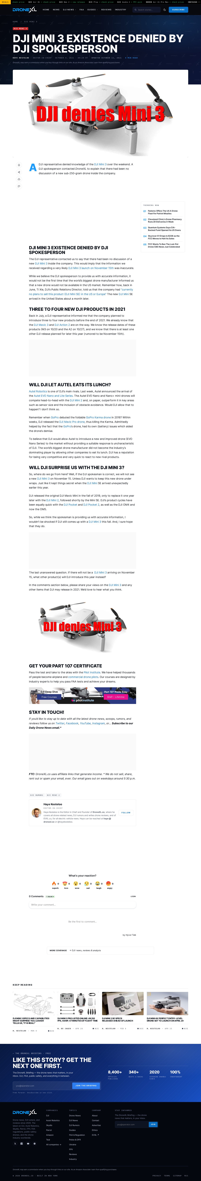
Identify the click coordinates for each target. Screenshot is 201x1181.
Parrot (49, 1130)
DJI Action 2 (62, 324)
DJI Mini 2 (76, 400)
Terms (167, 1176)
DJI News (68, 10)
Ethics (95, 1130)
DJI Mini (124, 294)
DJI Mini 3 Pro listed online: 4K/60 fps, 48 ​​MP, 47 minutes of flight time (78, 1019)
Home (46, 10)
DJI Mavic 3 (41, 324)
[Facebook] (21, 1143)
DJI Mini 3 (30, 22)
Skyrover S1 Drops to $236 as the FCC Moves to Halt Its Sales (164, 237)
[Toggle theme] (164, 9)
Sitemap (177, 1176)
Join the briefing (86, 1085)
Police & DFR (75, 1139)
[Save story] (19, 165)
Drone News (75, 1115)
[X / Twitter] (15, 1143)
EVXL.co (48, 818)
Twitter (59, 723)
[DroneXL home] (25, 9)
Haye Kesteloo (53, 804)
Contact (95, 1120)
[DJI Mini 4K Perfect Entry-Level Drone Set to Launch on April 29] (167, 1003)
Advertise (96, 1125)
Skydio (49, 1125)
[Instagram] (34, 1143)
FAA (82, 10)
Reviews (106, 10)
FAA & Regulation (77, 1135)
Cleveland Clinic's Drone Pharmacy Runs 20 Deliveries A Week (165, 220)
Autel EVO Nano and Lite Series (53, 395)
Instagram (98, 723)
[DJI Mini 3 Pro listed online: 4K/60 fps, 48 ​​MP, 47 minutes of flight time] (78, 1003)
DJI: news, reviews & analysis (86, 950)
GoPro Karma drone (98, 417)
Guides (91, 10)
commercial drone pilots (83, 676)
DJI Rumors (36, 795)
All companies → (53, 1144)
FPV (71, 1149)
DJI (47, 1115)
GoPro (55, 417)
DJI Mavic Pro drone (72, 421)
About (95, 1115)
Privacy (157, 1176)
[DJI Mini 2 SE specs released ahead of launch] (123, 1003)
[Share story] (19, 172)
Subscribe (178, 10)
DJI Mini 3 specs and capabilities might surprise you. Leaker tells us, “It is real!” (31, 1020)
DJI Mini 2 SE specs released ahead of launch (117, 1019)
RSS (186, 1176)
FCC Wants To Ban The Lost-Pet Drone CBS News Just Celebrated (164, 245)
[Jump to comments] (19, 186)
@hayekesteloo (65, 821)
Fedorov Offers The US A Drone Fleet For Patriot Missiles (163, 212)
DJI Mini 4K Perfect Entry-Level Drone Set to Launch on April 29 (165, 1019)
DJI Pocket (70, 504)
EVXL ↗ (95, 1135)
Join (153, 1124)
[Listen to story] (19, 179)
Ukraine (72, 1144)
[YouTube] (28, 1143)
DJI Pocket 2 (91, 504)
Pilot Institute (92, 672)
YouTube (85, 723)
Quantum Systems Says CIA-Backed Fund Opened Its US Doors (164, 228)
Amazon (50, 1135)
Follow (126, 813)
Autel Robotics (38, 391)
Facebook (72, 723)
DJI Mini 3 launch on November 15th (91, 268)
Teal (48, 1139)
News (56, 10)
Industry (120, 10)
